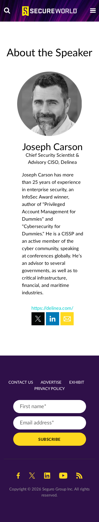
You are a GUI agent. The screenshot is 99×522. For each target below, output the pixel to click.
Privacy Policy (49, 389)
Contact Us (20, 382)
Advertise (51, 382)
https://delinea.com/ (52, 308)
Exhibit (76, 382)
